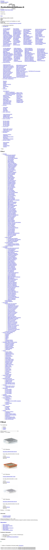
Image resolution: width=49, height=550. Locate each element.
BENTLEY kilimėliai (12, 235)
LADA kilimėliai (16, 40)
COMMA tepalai (19, 102)
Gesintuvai (5, 144)
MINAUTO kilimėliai (12, 203)
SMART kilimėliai (38, 35)
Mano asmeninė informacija (8, 527)
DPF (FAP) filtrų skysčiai (8, 117)
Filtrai (4, 405)
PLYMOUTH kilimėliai (27, 42)
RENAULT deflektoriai (29, 60)
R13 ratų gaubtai (6, 121)
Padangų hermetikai (9, 346)
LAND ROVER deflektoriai (17, 60)
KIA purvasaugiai (6, 75)
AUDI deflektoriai (6, 49)
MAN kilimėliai (26, 30)
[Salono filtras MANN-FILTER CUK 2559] (10, 498)
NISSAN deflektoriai (29, 54)
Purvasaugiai (5, 302)
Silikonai (4, 85)
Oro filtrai (5, 108)
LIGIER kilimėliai (11, 194)
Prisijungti (2, 0)
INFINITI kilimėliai (17, 34)
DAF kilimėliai (6, 42)
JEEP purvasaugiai (6, 74)
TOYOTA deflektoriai (41, 57)
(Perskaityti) (21, 545)
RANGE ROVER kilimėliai (40, 29)
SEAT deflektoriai (40, 51)
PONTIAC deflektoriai (29, 59)
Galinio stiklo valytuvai (7, 129)
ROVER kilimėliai (38, 31)
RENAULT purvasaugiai (21, 69)
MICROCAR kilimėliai (12, 202)
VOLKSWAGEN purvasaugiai (22, 75)
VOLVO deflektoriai (41, 60)
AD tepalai (18, 98)
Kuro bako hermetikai (9, 344)
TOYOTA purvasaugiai (20, 74)
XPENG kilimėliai (11, 230)
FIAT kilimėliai (16, 28)
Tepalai (4, 350)
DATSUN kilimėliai (11, 173)
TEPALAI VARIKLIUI (10, 92)
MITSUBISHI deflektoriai (30, 53)
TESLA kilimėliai (38, 41)
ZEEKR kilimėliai (11, 231)
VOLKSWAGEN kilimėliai (40, 43)
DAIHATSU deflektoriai (7, 59)
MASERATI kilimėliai (12, 234)
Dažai (4, 87)
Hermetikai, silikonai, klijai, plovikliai (10, 342)
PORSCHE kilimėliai (27, 44)
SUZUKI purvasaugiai (20, 73)
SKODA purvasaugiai (20, 70)
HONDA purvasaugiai (7, 73)
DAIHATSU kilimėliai (7, 43)
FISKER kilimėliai (11, 177)
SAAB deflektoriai (40, 49)
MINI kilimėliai (26, 35)
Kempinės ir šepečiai (7, 84)
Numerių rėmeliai (8, 396)
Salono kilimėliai (8, 237)
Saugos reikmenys (6, 397)
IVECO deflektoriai (17, 53)
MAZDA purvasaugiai (7, 76)
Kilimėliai (5, 153)
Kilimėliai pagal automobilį (10, 155)
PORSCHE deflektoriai (29, 57)
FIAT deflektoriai (6, 61)
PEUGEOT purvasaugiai (21, 68)
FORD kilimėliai (16, 29)
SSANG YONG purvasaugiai (22, 71)
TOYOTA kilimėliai (39, 42)
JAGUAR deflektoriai (18, 55)
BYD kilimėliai (10, 160)
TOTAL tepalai (19, 95)
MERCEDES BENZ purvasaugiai (9, 77)
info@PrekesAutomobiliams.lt (12, 536)
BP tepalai (7, 373)
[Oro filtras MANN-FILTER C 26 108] (10, 473)
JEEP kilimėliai (16, 38)
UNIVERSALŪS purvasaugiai (34, 71)
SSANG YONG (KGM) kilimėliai (14, 222)
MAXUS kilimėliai (11, 197)
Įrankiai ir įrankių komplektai (10, 414)
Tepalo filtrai (5, 107)
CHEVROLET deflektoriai (8, 54)
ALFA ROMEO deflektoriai (6, 51)
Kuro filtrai (5, 109)
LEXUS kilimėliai (16, 44)
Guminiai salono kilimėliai (13, 238)
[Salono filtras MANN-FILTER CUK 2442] (10, 448)
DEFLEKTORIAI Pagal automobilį (12, 248)
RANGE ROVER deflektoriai (30, 61)
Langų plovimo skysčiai (7, 114)
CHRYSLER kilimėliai (7, 37)
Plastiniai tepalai (19, 100)
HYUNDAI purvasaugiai (8, 72)
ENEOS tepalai (6, 96)
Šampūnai (5, 81)
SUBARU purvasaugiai (20, 72)
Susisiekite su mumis (4, 2)
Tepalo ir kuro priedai (7, 375)
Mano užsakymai (6, 524)
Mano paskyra (3, 522)
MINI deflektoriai (28, 52)
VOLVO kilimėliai (38, 44)
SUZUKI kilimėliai (39, 39)
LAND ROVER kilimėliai (16, 43)
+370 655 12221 (10, 3)
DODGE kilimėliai (6, 44)
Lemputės (5, 394)
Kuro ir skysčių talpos (9, 419)
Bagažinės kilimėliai (9, 242)
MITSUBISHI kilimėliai (28, 36)
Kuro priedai (7, 377)
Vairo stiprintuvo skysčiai (10, 382)
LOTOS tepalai (19, 99)
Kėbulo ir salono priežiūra (8, 332)
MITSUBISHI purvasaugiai (21, 65)
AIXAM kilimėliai (11, 157)
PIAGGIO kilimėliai (27, 41)
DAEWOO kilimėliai (7, 41)
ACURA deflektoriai (7, 48)
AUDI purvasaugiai (7, 64)
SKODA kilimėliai (38, 34)
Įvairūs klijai (7, 349)
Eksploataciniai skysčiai (7, 378)
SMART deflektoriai (11, 299)
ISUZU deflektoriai (17, 52)
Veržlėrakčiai (5, 135)
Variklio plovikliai (8, 348)
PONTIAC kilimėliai (27, 43)
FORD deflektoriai (17, 48)
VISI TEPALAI (6, 91)
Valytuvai (4, 384)
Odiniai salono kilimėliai (12, 241)
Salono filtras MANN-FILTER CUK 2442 (10, 451)
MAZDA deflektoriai (29, 49)
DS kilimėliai (10, 175)
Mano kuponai (5, 528)
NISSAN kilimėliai (27, 37)
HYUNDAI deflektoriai (18, 50)
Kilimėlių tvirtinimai (9, 245)
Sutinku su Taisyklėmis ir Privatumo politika (10, 545)
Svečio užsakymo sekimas (8, 530)
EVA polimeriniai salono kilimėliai (14, 239)
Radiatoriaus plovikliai (9, 347)
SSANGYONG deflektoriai (42, 53)
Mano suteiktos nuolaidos (7, 525)
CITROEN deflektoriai (7, 55)
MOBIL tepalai (6, 99)
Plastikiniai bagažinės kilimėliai (13, 244)
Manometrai (5, 137)
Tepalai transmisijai (8, 352)
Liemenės (5, 146)
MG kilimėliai (26, 32)
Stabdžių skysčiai (6, 116)
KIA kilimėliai (16, 39)
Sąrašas (4, 429)
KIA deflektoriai (17, 57)
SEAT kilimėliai (38, 33)
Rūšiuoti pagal (3, 431)
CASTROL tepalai (6, 97)
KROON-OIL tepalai (7, 103)
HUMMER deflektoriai (18, 51)
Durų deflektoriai (8, 300)
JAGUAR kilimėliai (17, 37)
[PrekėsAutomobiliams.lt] (12, 7)
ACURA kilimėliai (6, 28)
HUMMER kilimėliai (17, 33)
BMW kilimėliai (6, 33)
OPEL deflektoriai (28, 55)
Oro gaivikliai (5, 86)
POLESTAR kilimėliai (12, 210)
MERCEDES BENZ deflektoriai (29, 51)
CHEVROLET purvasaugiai (8, 66)
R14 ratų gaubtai (6, 122)
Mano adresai (5, 526)
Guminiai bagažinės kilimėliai (13, 243)
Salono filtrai (5, 110)
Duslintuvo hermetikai (9, 345)
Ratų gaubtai (5, 388)
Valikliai (4, 83)
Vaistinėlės (5, 143)
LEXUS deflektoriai (28, 48)
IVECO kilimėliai (16, 36)
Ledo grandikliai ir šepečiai (8, 138)
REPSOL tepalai (19, 93)
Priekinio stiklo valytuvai (7, 128)
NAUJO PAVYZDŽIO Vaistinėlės (14, 400)
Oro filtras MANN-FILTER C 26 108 (9, 476)
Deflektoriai (5, 246)
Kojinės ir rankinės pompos (8, 136)
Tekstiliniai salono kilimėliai (13, 240)
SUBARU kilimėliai (39, 38)
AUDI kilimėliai (6, 31)
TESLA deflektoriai (41, 56)
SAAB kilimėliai (38, 32)
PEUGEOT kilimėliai (27, 39)
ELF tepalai (18, 94)
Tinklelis (4, 428)
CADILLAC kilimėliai (7, 35)
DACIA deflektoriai (7, 56)
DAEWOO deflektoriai (7, 57)
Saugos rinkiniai (6, 142)
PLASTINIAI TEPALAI (10, 94)
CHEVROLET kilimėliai (8, 36)
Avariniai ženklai (6, 145)
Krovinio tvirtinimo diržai (10, 416)
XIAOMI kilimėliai (11, 229)
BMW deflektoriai (6, 52)
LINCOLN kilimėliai (27, 29)
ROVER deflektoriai (41, 48)
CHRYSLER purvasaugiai (8, 65)
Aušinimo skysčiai (6, 115)
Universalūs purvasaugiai (10, 331)
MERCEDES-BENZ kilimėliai (13, 233)
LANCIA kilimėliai (16, 41)
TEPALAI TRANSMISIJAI (10, 93)
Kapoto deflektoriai (9, 301)
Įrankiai (4, 410)
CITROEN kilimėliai (7, 38)
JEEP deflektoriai (17, 56)
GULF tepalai (5, 98)
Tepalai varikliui (8, 351)
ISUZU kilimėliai (16, 35)
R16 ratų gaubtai (6, 124)
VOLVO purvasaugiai (20, 77)
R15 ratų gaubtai (6, 123)
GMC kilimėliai (11, 179)
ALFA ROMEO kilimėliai (6, 30)
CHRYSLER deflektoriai (8, 53)
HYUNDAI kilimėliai (17, 30)
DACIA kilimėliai (6, 40)
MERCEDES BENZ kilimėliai (13, 199)
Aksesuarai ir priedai (7, 395)
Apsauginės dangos (9, 339)
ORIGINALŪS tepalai (7, 95)
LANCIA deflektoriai (18, 61)
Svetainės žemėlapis (6, 516)
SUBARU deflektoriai (41, 55)
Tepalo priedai (8, 376)
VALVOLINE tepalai (7, 101)
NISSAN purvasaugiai (20, 66)
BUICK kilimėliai (6, 34)
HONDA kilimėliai (16, 31)
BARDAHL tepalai (6, 102)
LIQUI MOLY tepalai (7, 100)
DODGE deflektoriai (7, 60)
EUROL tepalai (19, 96)
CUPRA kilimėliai (6, 39)
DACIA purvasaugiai (7, 68)
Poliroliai (4, 82)
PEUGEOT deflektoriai (29, 56)
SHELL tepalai (19, 92)
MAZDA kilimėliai (27, 31)
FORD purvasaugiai (7, 71)
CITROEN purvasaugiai (7, 67)
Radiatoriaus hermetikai (9, 343)
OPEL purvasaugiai (20, 67)
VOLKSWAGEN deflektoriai (40, 59)
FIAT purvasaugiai (6, 70)
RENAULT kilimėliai (39, 30)
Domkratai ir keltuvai (7, 134)
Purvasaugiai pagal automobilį (11, 303)
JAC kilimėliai (10, 236)
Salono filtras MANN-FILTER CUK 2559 (10, 501)
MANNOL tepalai (19, 101)
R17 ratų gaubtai (6, 125)
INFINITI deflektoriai (18, 54)
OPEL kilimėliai (26, 38)
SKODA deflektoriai (41, 52)
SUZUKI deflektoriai (41, 54)
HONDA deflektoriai (18, 49)
